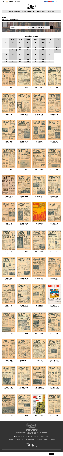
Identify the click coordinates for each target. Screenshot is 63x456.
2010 (50, 40)
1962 (13, 44)
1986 (28, 54)
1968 (13, 59)
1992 (35, 44)
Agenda (43, 11)
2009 (43, 61)
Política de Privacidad (30, 439)
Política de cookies (7, 453)
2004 (43, 49)
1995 (35, 52)
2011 (50, 42)
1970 (20, 40)
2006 (43, 54)
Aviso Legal (11, 439)
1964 (13, 49)
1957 (5, 56)
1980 (28, 40)
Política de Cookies (19, 439)
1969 (13, 61)
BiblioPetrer (29, 11)
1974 (20, 49)
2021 (57, 42)
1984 (28, 49)
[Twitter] (47, 1)
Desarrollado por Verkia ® (31, 451)
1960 (13, 40)
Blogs (34, 11)
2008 (43, 59)
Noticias (11, 11)
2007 (43, 56)
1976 (20, 54)
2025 (57, 52)
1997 (35, 56)
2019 (50, 61)
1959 (5, 61)
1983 (28, 47)
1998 (35, 59)
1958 (5, 59)
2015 (50, 52)
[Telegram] (53, 1)
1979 (20, 61)
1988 (28, 59)
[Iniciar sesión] (56, 1)
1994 (35, 49)
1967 (13, 56)
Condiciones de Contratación (42, 439)
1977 (20, 56)
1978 (20, 59)
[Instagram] (51, 1)
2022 (57, 44)
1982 (28, 44)
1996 (35, 54)
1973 (20, 47)
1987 (28, 56)
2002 (43, 44)
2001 (43, 42)
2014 (50, 49)
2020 (57, 40)
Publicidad (53, 439)
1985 (28, 52)
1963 (13, 47)
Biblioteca (24, 11)
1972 (20, 44)
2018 (50, 59)
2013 (50, 47)
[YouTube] (49, 1)
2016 (50, 54)
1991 (35, 42)
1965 (13, 52)
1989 (28, 61)
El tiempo (49, 11)
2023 (57, 47)
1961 (13, 42)
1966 (13, 54)
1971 (20, 42)
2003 (43, 47)
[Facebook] (45, 1)
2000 (43, 40)
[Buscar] (59, 1)
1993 (35, 47)
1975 (20, 52)
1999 (35, 61)
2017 (50, 56)
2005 (43, 52)
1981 (28, 42)
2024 (57, 49)
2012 (50, 44)
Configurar (58, 453)
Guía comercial (17, 11)
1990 (35, 40)
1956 (5, 54)
